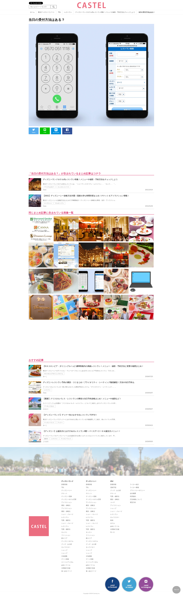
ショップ (64, 550)
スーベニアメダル (67, 562)
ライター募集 (134, 487)
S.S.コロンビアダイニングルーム (53, 373)
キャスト (64, 532)
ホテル (112, 523)
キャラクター (65, 547)
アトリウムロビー (49, 187)
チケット (64, 493)
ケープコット (48, 203)
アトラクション (66, 502)
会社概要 (133, 493)
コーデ (112, 502)
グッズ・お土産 (66, 544)
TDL (62, 487)
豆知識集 (64, 556)
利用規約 (133, 496)
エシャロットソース (63, 187)
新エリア (64, 538)
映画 (111, 520)
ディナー (60, 422)
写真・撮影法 (65, 520)
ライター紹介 (134, 484)
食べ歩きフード (66, 571)
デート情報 (65, 559)
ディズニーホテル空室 (68, 499)
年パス (112, 532)
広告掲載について (136, 499)
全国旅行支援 (65, 568)
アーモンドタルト (49, 406)
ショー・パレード (67, 514)
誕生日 (46, 438)
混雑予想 (113, 487)
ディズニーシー (66, 490)
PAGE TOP (176, 589)
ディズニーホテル (67, 541)
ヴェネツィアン (59, 203)
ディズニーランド (49, 422)
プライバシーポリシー (137, 490)
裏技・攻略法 (65, 505)
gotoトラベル (65, 565)
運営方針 (133, 502)
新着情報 (64, 484)
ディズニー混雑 (66, 496)
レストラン (47, 390)
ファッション (65, 535)
